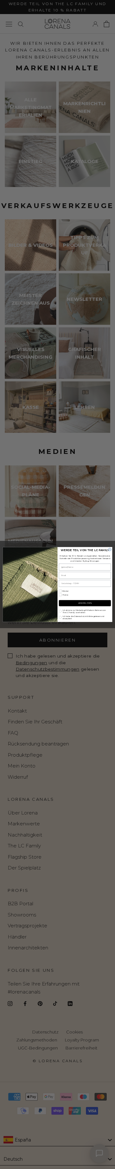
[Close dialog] (109, 549)
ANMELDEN (85, 603)
